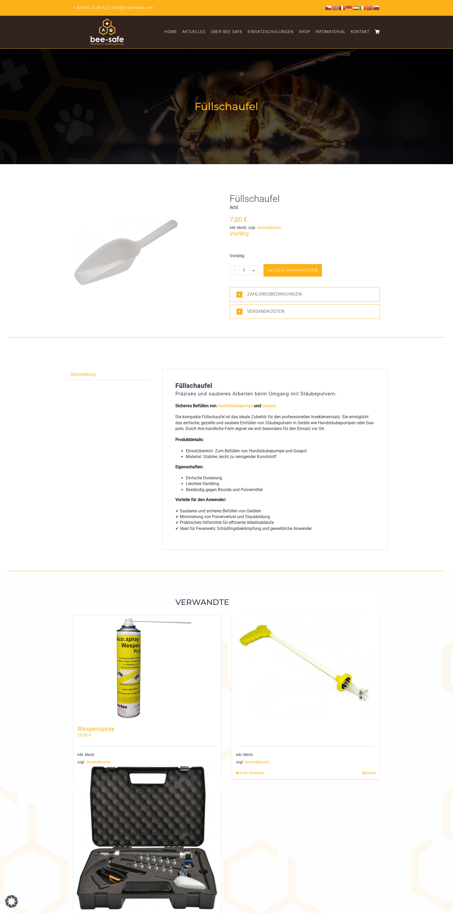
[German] (349, 7)
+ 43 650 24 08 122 (91, 7)
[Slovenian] (376, 7)
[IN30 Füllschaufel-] (125, 253)
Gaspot (269, 405)
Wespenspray (96, 729)
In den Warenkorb (292, 270)
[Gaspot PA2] (147, 838)
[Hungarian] (356, 7)
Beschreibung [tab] (83, 374)
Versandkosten (269, 227)
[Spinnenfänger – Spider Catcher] (306, 662)
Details (371, 773)
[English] (335, 7)
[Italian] (362, 7)
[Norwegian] (369, 7)
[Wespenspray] (147, 667)
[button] (305, 294)
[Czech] (328, 7)
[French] (342, 7)
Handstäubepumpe (235, 405)
